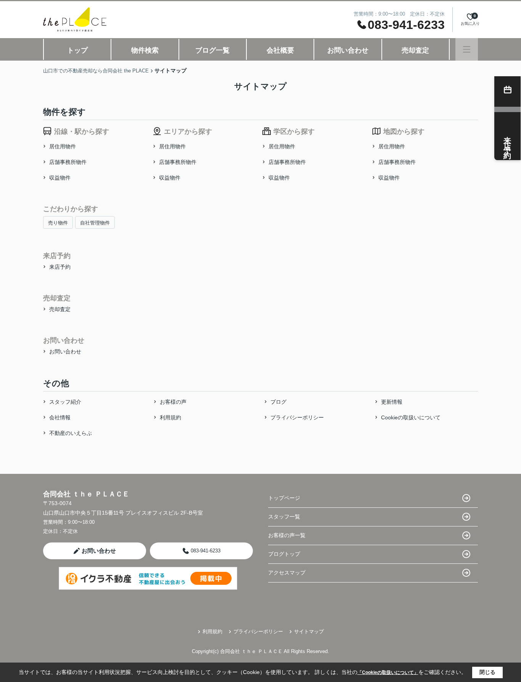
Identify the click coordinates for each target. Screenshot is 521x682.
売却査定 (415, 50)
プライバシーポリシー (297, 417)
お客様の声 (173, 402)
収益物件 (60, 178)
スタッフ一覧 (284, 517)
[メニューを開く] (466, 49)
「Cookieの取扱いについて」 (387, 672)
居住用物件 (62, 146)
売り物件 (58, 223)
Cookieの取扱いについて (411, 417)
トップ (77, 50)
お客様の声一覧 (287, 535)
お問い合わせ (347, 50)
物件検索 (145, 50)
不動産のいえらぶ (70, 433)
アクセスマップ (287, 573)
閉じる (487, 672)
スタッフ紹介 (65, 402)
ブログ (278, 402)
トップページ (284, 498)
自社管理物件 (95, 223)
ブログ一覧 (212, 50)
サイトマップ (309, 631)
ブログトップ (284, 554)
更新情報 (391, 402)
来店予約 (60, 267)
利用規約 (170, 417)
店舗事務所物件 (68, 162)
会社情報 (60, 417)
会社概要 (280, 50)
